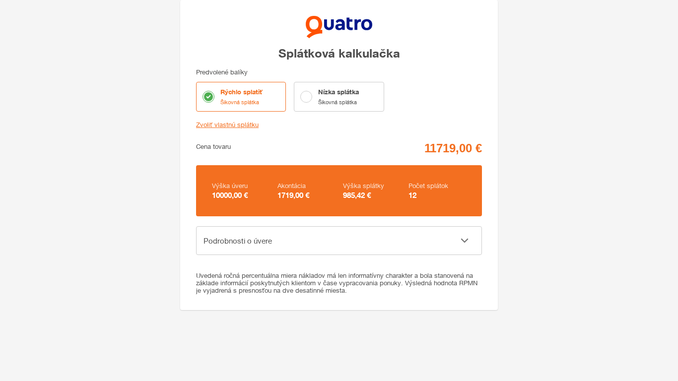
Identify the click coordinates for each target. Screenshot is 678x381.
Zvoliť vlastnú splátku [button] (227, 124)
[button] (339, 240)
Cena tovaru (213, 146)
